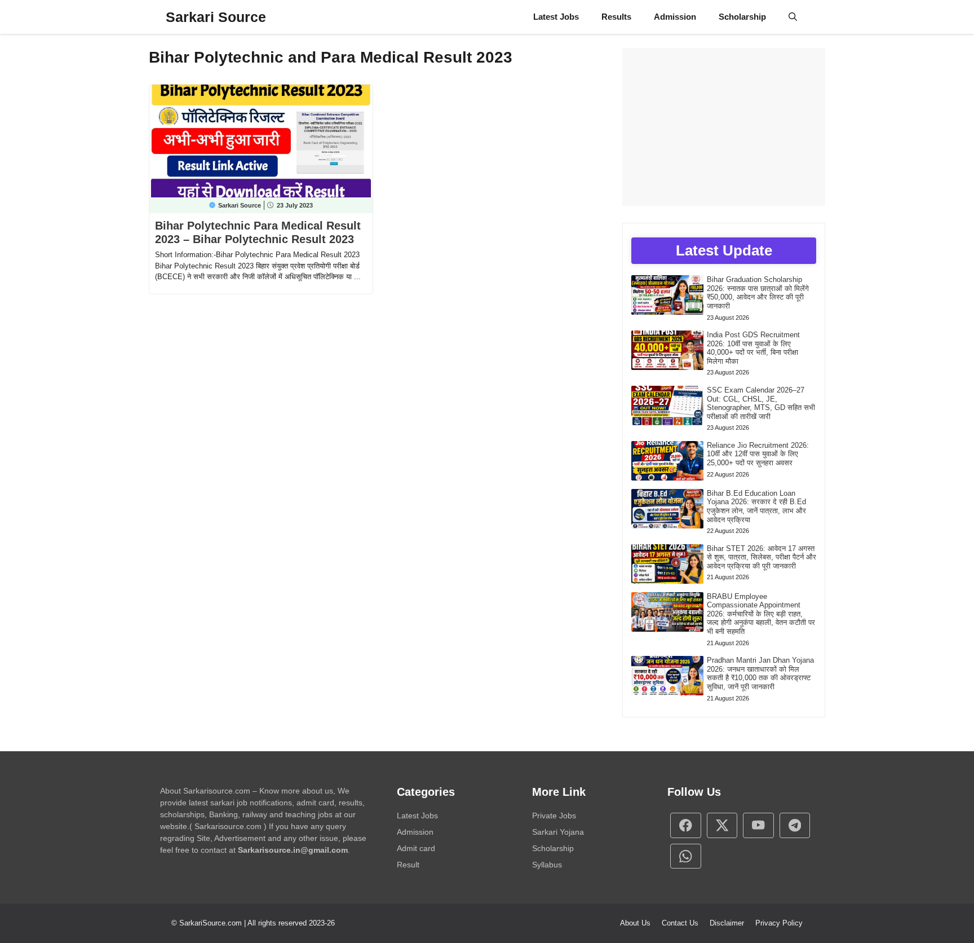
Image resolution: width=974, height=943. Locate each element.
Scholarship (742, 16)
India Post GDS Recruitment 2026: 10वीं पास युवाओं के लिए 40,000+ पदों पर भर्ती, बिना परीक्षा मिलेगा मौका (753, 348)
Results (616, 16)
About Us (635, 923)
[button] (792, 17)
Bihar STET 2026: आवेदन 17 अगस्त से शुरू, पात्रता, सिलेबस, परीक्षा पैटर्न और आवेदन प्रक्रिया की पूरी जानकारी (761, 557)
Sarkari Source (216, 17)
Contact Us (680, 923)
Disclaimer (727, 923)
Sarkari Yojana (558, 831)
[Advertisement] (724, 126)
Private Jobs (554, 815)
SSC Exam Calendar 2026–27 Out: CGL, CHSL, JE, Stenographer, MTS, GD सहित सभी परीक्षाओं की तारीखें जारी (761, 403)
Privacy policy (779, 923)
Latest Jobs (556, 16)
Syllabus (547, 864)
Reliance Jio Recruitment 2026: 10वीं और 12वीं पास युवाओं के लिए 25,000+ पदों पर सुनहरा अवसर (758, 454)
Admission (675, 16)
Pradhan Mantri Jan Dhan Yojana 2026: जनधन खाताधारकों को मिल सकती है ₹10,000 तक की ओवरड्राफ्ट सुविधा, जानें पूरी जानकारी (760, 673)
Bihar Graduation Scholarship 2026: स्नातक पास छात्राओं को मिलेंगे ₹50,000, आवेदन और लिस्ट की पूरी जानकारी (758, 292)
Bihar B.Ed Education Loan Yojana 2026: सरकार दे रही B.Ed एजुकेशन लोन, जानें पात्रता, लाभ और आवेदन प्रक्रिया (756, 506)
